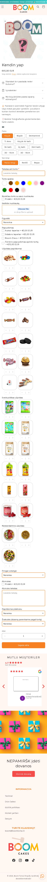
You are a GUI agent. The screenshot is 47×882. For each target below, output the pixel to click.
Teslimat (9, 796)
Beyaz (37, 162)
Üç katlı (21, 147)
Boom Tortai (19, 876)
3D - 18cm (25, 152)
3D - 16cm (9, 152)
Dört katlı (36, 147)
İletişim (8, 819)
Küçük (7, 135)
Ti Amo (8, 141)
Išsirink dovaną (23, 774)
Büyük (20, 135)
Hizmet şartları (12, 813)
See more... (26, 679)
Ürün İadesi (10, 801)
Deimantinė (34, 135)
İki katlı (8, 147)
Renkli (25, 162)
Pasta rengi (10, 162)
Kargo (14, 74)
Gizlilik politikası (12, 807)
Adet (4, 631)
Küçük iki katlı (24, 141)
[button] (38, 7)
